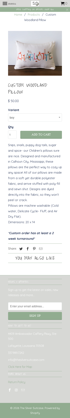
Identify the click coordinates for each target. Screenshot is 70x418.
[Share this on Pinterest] (34, 249)
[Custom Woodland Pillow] (35, 53)
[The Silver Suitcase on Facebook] (10, 390)
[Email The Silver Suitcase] (23, 390)
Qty (10, 127)
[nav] (9, 3)
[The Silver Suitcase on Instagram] (17, 390)
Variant (13, 110)
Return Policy (16, 382)
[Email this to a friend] (40, 249)
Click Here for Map (20, 367)
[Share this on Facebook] (27, 249)
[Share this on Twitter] (20, 249)
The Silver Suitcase (31, 408)
